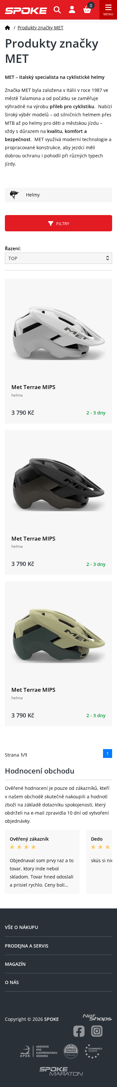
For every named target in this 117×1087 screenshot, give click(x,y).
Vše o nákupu (21, 927)
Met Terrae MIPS (33, 387)
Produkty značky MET (40, 27)
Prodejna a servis (26, 946)
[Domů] (7, 27)
